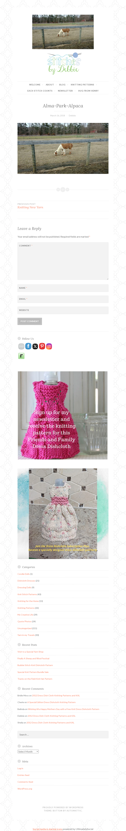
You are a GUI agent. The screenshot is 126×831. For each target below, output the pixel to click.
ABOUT (50, 84)
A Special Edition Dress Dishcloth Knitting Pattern (51, 702)
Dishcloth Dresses (26, 580)
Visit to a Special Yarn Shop (30, 651)
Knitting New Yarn (30, 206)
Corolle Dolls (24, 574)
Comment (25, 245)
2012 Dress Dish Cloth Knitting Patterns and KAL (56, 695)
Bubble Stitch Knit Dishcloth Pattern (35, 665)
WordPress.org (25, 788)
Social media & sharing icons (48, 828)
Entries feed (23, 775)
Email (23, 299)
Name (23, 288)
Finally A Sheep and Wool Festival (33, 658)
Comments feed (25, 781)
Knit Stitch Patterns (27, 594)
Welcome (34, 84)
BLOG (62, 84)
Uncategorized (25, 628)
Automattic (74, 810)
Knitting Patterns (82, 84)
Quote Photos (25, 621)
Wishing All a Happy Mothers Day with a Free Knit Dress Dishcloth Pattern (63, 709)
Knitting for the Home (28, 601)
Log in (20, 768)
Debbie (72, 115)
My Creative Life (25, 614)
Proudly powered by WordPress (63, 807)
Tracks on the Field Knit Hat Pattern (35, 678)
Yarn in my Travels (26, 635)
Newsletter (65, 91)
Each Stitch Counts (40, 91)
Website (24, 310)
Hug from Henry (88, 91)
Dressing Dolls (24, 587)
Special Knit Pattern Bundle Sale (33, 672)
